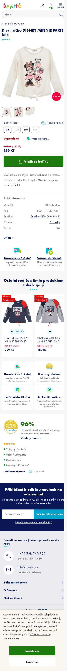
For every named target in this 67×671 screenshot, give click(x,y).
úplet (17, 185)
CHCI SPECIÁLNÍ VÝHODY (49, 514)
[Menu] (60, 5)
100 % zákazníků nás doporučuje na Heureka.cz (49, 377)
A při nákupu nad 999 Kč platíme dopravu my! (17, 261)
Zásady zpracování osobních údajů (33, 522)
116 (26, 129)
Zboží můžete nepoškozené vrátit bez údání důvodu (49, 261)
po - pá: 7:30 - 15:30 (31, 556)
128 (35, 129)
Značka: (45, 216)
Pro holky (54, 222)
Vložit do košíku (36, 161)
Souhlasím (32, 651)
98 (7, 129)
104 (16, 129)
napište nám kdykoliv (29, 569)
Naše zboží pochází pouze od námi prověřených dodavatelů (49, 401)
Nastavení (32, 662)
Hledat (61, 14)
